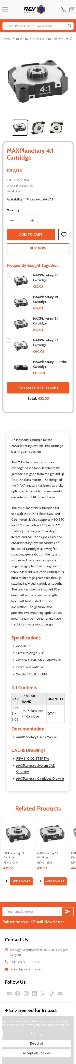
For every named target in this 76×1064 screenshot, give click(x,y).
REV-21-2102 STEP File (32, 758)
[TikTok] (51, 993)
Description (17, 425)
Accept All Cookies (37, 1053)
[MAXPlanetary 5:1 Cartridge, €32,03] (52, 834)
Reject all (37, 1043)
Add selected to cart (38, 388)
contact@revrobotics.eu (26, 969)
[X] (43, 993)
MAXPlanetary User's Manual (36, 737)
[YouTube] (9, 993)
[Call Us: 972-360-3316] (64, 9)
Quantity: (13, 210)
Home (6, 39)
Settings (37, 1033)
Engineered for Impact (33, 1010)
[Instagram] (26, 993)
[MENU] (5, 9)
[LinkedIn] (34, 993)
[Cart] (71, 9)
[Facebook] (17, 993)
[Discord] (60, 993)
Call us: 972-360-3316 (25, 962)
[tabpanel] (20, 128)
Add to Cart (30, 234)
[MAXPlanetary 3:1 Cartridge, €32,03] (18, 834)
